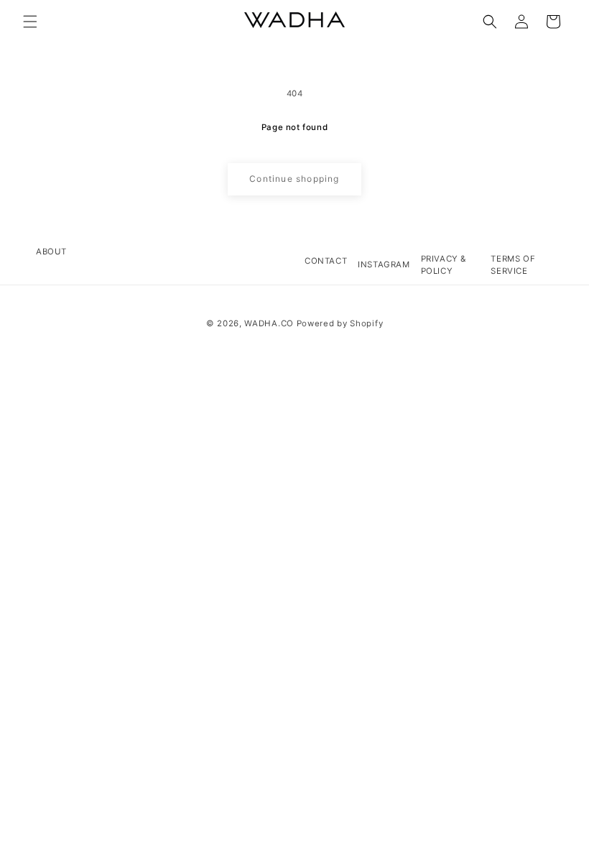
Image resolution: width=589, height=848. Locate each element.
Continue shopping (294, 178)
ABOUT (51, 251)
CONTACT (326, 261)
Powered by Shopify (340, 323)
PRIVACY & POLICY (443, 265)
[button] (30, 21)
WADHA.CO (269, 323)
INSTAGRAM (383, 264)
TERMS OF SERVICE (513, 265)
